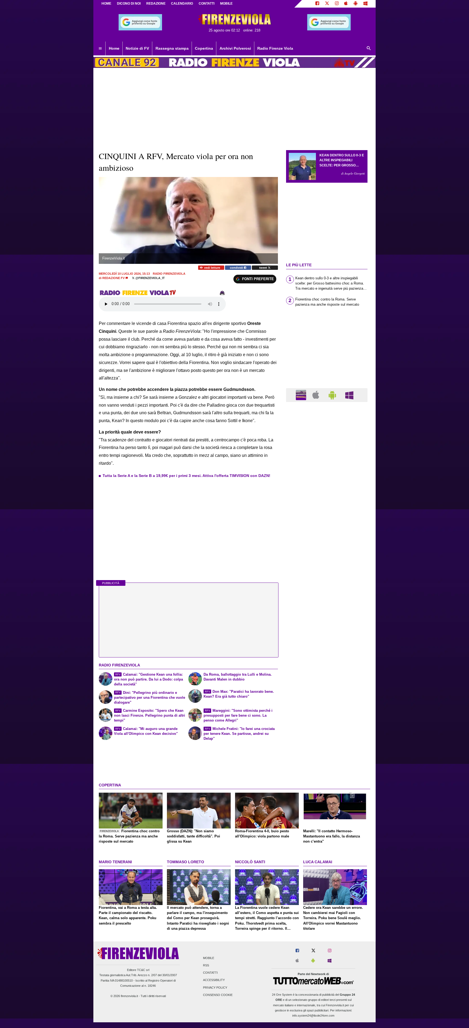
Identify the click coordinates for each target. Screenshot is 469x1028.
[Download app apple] (346, 4)
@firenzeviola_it (150, 278)
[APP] (302, 395)
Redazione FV (113, 278)
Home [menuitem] (114, 48)
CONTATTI (206, 3)
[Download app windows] (365, 4)
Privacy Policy (215, 987)
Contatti (210, 973)
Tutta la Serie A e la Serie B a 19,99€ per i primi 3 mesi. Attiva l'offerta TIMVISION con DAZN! (186, 475)
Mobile (208, 958)
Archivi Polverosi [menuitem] (235, 48)
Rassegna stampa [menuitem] (172, 48)
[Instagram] (336, 4)
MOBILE (226, 3)
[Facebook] (317, 4)
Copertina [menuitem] (204, 48)
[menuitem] (100, 49)
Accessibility (214, 980)
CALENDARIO (182, 3)
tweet (263, 267)
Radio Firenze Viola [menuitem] (275, 48)
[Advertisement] (326, 616)
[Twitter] (327, 4)
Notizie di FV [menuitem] (137, 48)
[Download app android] (355, 4)
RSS (206, 965)
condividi (237, 267)
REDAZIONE (156, 3)
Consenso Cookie (218, 995)
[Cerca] (369, 49)
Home (106, 3)
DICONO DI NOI (129, 3)
